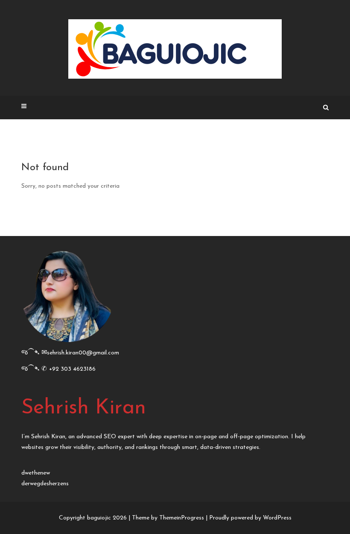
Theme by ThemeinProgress (168, 518)
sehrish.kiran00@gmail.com (83, 353)
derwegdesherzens (45, 484)
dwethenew (35, 473)
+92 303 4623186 (72, 369)
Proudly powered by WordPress (250, 518)
